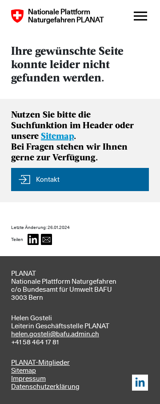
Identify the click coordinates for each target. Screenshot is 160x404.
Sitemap (57, 136)
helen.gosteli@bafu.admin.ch (55, 334)
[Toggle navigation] (140, 16)
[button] (33, 239)
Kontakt (48, 179)
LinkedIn (140, 383)
